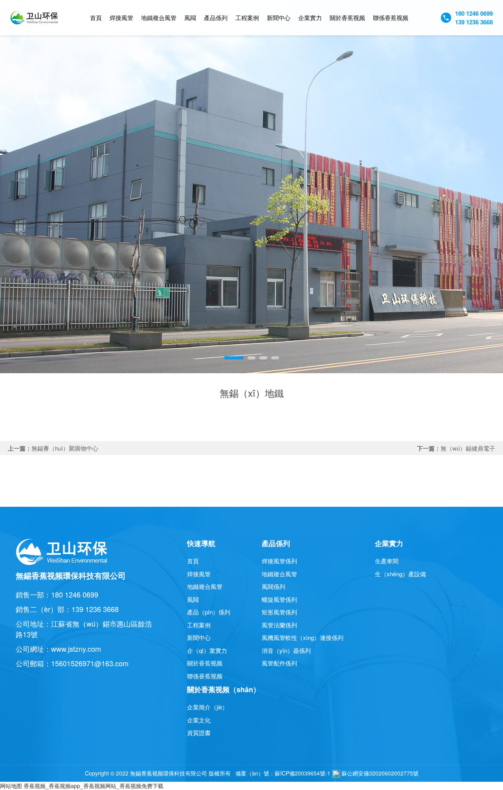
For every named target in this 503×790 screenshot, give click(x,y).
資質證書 (199, 732)
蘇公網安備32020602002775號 (379, 773)
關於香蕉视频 (347, 17)
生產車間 (386, 561)
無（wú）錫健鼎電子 (468, 448)
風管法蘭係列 (279, 625)
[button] (234, 357)
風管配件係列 (279, 663)
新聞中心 (278, 17)
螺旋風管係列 (279, 599)
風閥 (190, 17)
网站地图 (11, 786)
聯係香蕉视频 (390, 17)
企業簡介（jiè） (207, 707)
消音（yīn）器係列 (286, 650)
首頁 (96, 17)
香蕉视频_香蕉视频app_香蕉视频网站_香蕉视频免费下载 (93, 786)
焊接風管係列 (279, 561)
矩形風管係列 (279, 612)
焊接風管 (121, 17)
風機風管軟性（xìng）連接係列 (302, 637)
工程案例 (247, 17)
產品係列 (216, 17)
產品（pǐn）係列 (208, 612)
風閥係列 (273, 586)
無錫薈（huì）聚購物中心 (64, 448)
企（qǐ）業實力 (207, 650)
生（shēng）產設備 (400, 574)
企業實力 (310, 17)
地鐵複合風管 (158, 17)
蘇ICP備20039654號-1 (302, 773)
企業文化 (199, 720)
